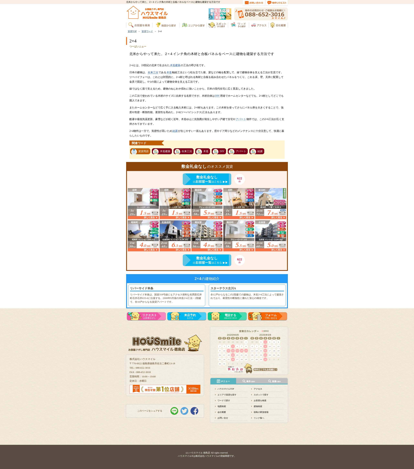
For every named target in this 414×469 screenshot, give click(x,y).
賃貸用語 (143, 151)
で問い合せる (271, 316)
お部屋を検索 (260, 400)
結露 (175, 131)
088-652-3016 (230, 316)
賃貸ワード (147, 31)
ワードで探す (224, 400)
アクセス (258, 389)
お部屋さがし (149, 316)
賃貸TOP (132, 31)
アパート (241, 119)
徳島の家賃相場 (261, 412)
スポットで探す (261, 394)
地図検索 (222, 406)
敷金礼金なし (207, 177)
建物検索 (258, 406)
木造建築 (175, 65)
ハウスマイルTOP (226, 389)
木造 (169, 72)
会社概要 (222, 412)
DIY (217, 95)
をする (190, 316)
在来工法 (153, 72)
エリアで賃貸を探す (227, 394)
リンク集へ (259, 418)
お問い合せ (223, 418)
